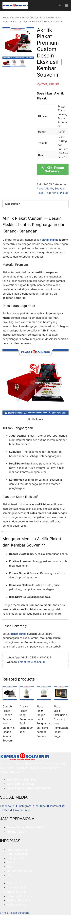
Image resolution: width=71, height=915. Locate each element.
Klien (10, 866)
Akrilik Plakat (60, 192)
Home (5, 17)
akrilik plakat (50, 239)
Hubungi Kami (15, 858)
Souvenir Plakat (20, 17)
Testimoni (13, 862)
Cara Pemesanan (17, 853)
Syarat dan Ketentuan (20, 896)
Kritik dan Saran (16, 891)
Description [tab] (12, 203)
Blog (9, 875)
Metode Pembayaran (20, 870)
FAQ (9, 883)
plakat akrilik (18, 633)
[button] (29, 33)
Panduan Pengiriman (19, 900)
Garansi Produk (16, 887)
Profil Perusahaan (17, 849)
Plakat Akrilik (38, 17)
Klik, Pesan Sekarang (54, 169)
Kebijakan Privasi (17, 904)
